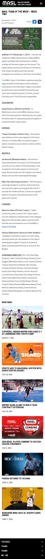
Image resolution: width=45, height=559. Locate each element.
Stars (4, 84)
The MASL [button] (5, 542)
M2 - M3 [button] (4, 555)
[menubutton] (41, 3)
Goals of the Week (9, 227)
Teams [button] (4, 546)
